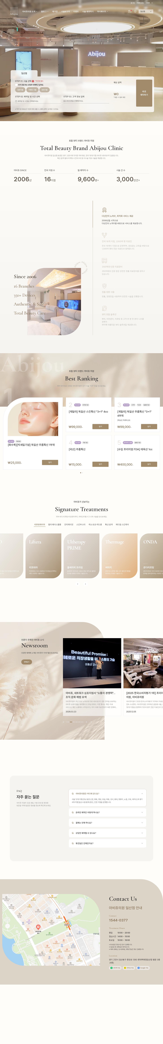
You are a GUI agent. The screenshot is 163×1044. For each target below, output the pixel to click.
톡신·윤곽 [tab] (109, 524)
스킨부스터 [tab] (80, 524)
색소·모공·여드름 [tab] (95, 524)
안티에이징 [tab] (68, 524)
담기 (50, 462)
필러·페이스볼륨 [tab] (54, 524)
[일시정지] (91, 722)
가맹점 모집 (140, 3)
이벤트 (76, 11)
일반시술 (20, 90)
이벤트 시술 (32, 90)
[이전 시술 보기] (78, 584)
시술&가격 (65, 11)
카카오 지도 (129, 968)
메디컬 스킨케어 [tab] (122, 524)
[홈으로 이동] (14, 11)
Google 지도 (143, 968)
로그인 (133, 3)
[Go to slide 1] (80, 472)
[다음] (86, 722)
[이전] (63, 722)
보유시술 (44, 90)
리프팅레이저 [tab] (39, 524)
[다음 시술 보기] (85, 584)
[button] (130, 11)
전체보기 (26, 662)
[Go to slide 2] (82, 472)
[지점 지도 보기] (135, 11)
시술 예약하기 (88, 11)
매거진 (55, 11)
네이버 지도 (115, 968)
